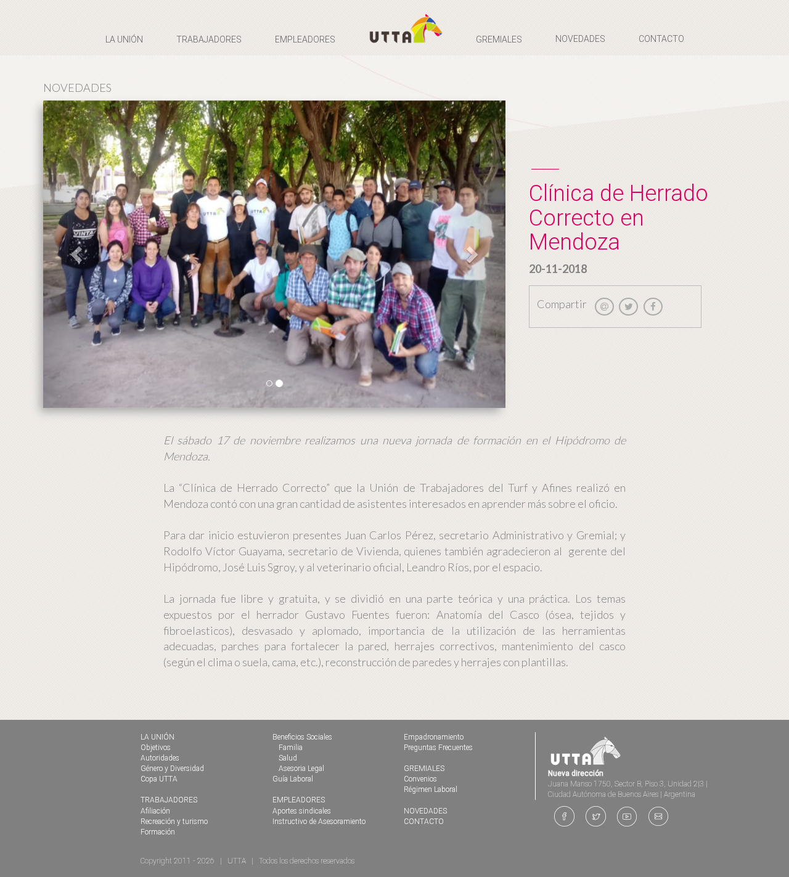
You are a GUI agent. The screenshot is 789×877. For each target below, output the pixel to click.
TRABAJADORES (169, 800)
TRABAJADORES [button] (209, 39)
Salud (288, 758)
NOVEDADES (580, 39)
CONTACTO (661, 39)
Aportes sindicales (301, 811)
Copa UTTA (159, 779)
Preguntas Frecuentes (438, 747)
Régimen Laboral (430, 789)
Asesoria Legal (301, 768)
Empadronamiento (434, 737)
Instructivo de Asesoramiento (319, 821)
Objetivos (156, 747)
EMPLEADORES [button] (305, 39)
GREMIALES (424, 768)
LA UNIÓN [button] (124, 39)
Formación (158, 832)
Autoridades (160, 758)
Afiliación (155, 811)
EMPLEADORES (298, 800)
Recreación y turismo (174, 821)
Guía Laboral (292, 779)
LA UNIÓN (157, 737)
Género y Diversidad (172, 768)
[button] (78, 254)
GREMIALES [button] (499, 39)
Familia (291, 747)
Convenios (420, 779)
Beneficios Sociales (302, 737)
